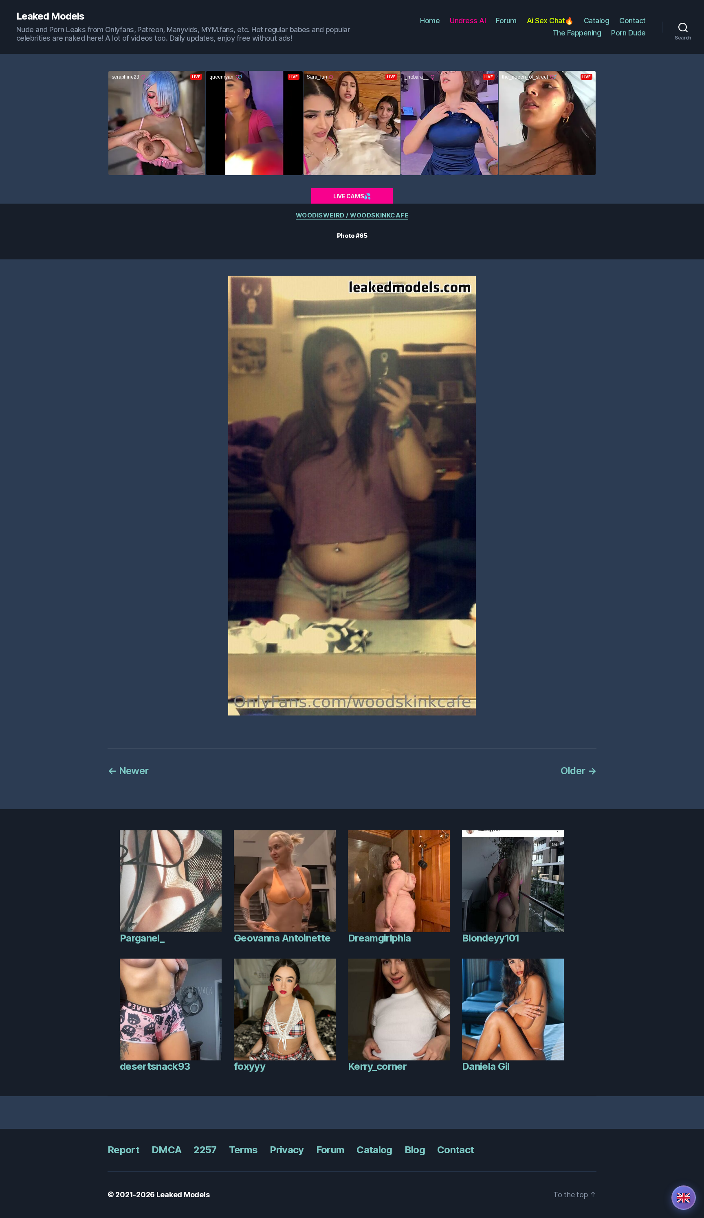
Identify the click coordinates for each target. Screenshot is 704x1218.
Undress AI (468, 20)
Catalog (596, 20)
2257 (205, 1150)
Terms (243, 1150)
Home (430, 20)
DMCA (166, 1150)
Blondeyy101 (490, 938)
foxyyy (249, 1066)
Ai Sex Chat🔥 (550, 20)
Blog (415, 1150)
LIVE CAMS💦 (352, 196)
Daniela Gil (486, 1066)
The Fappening (576, 33)
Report (123, 1150)
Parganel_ (142, 938)
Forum (506, 20)
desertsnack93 (155, 1066)
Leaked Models (50, 16)
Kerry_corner (377, 1066)
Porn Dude (628, 33)
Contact (632, 20)
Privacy (287, 1150)
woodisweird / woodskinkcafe (352, 215)
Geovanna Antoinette (282, 938)
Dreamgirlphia (379, 938)
